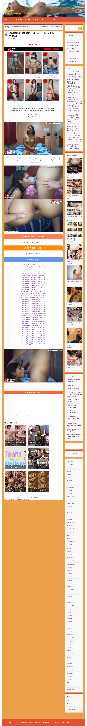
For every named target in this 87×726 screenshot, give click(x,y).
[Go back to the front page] (43, 8)
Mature (74, 122)
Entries (70, 703)
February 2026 (70, 484)
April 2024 (69, 554)
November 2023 (71, 567)
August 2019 (70, 654)
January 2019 (70, 673)
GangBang (70, 108)
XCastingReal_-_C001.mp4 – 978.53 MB (33, 267)
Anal (12, 497)
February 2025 (70, 522)
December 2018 (71, 676)
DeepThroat (72, 98)
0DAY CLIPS (70, 39)
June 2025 (69, 509)
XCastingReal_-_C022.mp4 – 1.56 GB (33, 317)
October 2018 (70, 682)
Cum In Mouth (74, 90)
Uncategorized (71, 61)
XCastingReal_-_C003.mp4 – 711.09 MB (33, 271)
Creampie (20, 497)
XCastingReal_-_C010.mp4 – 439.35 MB (33, 287)
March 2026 (70, 480)
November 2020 (71, 615)
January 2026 (70, 487)
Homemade (73, 113)
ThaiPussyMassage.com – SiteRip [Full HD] (48, 26)
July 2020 (69, 621)
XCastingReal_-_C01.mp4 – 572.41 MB (33, 285)
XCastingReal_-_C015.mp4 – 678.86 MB (33, 301)
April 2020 (69, 631)
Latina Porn (27, 497)
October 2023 (70, 570)
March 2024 (70, 557)
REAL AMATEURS (71, 58)
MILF (32, 497)
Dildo (75, 99)
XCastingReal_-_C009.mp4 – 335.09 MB (33, 283)
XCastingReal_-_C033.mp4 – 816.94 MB (33, 340)
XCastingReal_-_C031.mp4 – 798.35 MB (33, 336)
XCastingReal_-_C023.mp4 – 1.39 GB (33, 319)
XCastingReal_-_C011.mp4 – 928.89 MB (33, 289)
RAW (35, 497)
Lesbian (72, 117)
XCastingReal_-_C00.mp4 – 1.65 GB (33, 265)
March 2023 (70, 586)
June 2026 (69, 471)
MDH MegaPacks (71, 45)
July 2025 (69, 506)
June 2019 (69, 660)
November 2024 (71, 532)
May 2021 (69, 596)
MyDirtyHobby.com (72, 128)
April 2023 (69, 583)
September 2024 (71, 538)
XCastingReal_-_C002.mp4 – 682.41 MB (33, 269)
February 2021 (70, 605)
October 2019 (70, 650)
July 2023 (69, 573)
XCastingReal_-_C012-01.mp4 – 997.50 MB (33, 291)
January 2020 (70, 641)
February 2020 (70, 638)
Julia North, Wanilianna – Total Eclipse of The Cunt (74, 436)
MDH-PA (27, 19)
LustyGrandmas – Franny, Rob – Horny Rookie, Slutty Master (73, 418)
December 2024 (71, 529)
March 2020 (70, 634)
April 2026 (69, 477)
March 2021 (70, 602)
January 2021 (70, 609)
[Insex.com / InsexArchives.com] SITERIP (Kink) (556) (73, 387)
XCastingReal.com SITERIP (23, 499)
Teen (38, 497)
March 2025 (70, 519)
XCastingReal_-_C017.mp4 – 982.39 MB (33, 305)
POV (73, 135)
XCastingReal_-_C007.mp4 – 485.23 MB (33, 279)
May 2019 (69, 663)
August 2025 (70, 503)
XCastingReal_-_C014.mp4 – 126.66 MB (33, 299)
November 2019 (71, 647)
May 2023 (69, 580)
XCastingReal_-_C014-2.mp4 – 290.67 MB (33, 297)
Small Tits (77, 142)
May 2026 (69, 474)
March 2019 (70, 666)
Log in (68, 700)
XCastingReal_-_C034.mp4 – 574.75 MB (33, 342)
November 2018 (71, 679)
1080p (69, 72)
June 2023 (69, 577)
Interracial (72, 115)
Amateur (8, 497)
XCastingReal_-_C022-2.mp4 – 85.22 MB (33, 315)
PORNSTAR (70, 55)
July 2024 (69, 545)
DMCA (53, 19)
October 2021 (70, 593)
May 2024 (69, 551)
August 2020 (70, 618)
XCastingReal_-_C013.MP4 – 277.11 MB (33, 295)
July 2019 (69, 657)
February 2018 (70, 689)
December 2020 (71, 612)
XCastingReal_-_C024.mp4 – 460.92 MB (33, 321)
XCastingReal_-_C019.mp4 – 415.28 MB (33, 309)
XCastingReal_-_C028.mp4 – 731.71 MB (33, 329)
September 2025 (71, 500)
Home (5, 19)
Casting (16, 497)
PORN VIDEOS (71, 51)
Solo (69, 144)
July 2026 (69, 468)
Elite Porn (9, 10)
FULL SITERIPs (12, 38)
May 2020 (69, 628)
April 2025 (69, 516)
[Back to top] (83, 722)
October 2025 (70, 496)
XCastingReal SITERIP (10, 499)
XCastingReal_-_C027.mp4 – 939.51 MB (33, 327)
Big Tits (73, 79)
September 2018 (71, 686)
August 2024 (70, 541)
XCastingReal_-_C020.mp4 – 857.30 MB (33, 311)
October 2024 (70, 535)
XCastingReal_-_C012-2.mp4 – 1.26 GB (33, 293)
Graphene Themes (15, 724)
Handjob (71, 111)
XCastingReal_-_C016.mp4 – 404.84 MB (33, 303)
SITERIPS (19, 19)
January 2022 (70, 589)
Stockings (75, 144)
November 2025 (71, 493)
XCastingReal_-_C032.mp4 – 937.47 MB (33, 338)
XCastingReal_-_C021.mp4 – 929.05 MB (33, 313)
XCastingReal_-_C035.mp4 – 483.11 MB (33, 344)
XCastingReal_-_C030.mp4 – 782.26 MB (33, 333)
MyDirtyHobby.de (72, 131)
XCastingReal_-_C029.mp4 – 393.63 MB (33, 331)
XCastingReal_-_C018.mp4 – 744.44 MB (33, 307)
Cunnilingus (71, 94)
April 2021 (69, 599)
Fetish (76, 106)
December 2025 (71, 490)
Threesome (73, 148)
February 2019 (70, 670)
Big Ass (78, 77)
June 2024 (69, 548)
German (77, 108)
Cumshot (72, 93)
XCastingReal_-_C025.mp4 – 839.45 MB (33, 323)
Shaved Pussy (77, 139)
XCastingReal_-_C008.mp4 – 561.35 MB (33, 281)
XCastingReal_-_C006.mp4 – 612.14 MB (33, 277)
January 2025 (70, 525)
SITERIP (69, 141)
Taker (6, 38)
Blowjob (71, 84)
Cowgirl (77, 86)
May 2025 (69, 512)
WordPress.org (71, 709)
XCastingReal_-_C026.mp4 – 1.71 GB (33, 325)
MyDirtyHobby (71, 126)
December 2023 (71, 564)
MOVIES (35, 19)
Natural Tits (72, 133)
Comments (71, 706)
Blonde (70, 81)
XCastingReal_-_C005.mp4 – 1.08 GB (33, 275)
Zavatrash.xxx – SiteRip (73, 302)
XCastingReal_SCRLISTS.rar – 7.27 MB (33, 242)
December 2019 (71, 644)
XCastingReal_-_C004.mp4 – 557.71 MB (33, 273)
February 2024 (70, 561)
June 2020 (69, 625)
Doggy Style (72, 101)
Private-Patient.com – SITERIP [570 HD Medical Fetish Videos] (74, 394)
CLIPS (12, 19)
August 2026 (70, 464)
